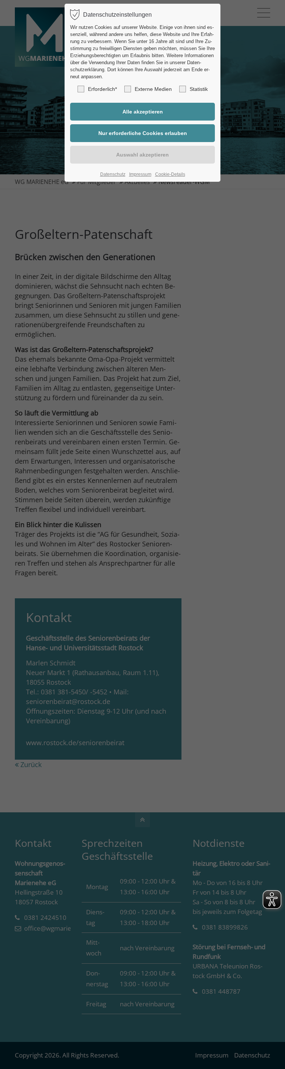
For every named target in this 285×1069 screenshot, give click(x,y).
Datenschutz (112, 174)
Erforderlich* (102, 89)
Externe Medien (153, 89)
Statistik (199, 89)
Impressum (140, 174)
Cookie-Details (170, 174)
